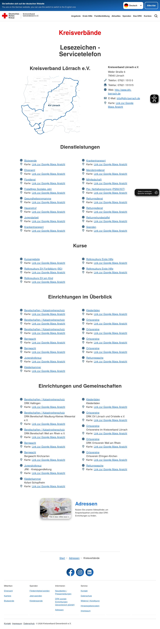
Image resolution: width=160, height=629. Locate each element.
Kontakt (84, 590)
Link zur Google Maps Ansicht (120, 104)
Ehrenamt (29, 170)
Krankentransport (34, 227)
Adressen (86, 503)
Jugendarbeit (31, 217)
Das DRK (137, 15)
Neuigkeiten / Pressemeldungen (63, 592)
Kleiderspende (36, 600)
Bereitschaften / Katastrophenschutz (44, 310)
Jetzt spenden (36, 595)
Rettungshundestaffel (98, 217)
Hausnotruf (30, 208)
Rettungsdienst (94, 198)
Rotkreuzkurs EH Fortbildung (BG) (43, 268)
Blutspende (30, 160)
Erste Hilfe (87, 15)
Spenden (126, 15)
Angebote (76, 15)
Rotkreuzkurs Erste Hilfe (99, 259)
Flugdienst (30, 179)
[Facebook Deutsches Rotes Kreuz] (70, 572)
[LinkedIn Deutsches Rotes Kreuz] (90, 572)
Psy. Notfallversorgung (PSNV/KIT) (105, 189)
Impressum (85, 610)
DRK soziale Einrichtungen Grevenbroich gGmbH (64, 601)
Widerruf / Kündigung (90, 600)
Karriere (148, 15)
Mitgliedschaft (94, 179)
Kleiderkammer (32, 367)
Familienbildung (102, 15)
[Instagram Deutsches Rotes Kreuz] (80, 572)
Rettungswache (94, 357)
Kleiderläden (93, 310)
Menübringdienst (95, 170)
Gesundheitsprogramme (37, 198)
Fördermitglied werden (40, 590)
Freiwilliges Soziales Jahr (38, 189)
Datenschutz (86, 595)
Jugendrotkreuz (33, 357)
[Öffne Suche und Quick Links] (156, 16)
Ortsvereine (92, 319)
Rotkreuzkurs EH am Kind (38, 278)
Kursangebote (32, 259)
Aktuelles (116, 15)
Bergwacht (30, 338)
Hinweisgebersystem (90, 605)
